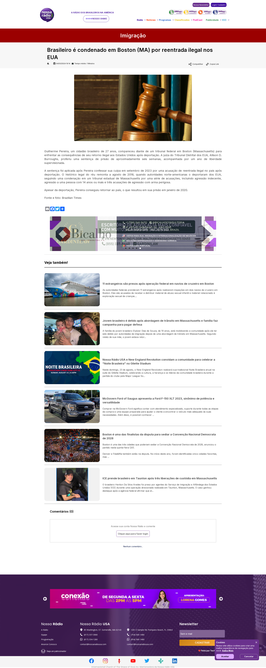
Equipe (44, 634)
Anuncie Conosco (49, 644)
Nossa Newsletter (201, 5)
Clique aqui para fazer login (133, 533)
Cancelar (249, 656)
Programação (47, 639)
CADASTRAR (202, 642)
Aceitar (225, 656)
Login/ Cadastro (219, 5)
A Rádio (44, 630)
